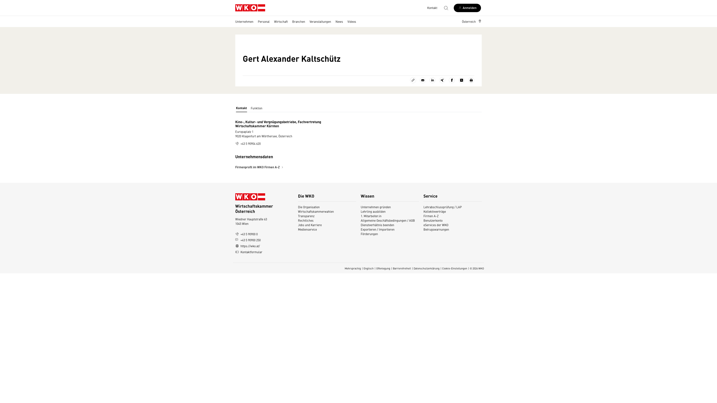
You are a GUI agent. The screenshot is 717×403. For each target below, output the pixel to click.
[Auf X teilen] (462, 80)
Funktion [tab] (256, 108)
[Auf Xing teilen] (442, 80)
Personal (264, 21)
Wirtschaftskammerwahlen (316, 211)
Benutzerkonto (433, 220)
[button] (472, 21)
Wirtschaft (281, 21)
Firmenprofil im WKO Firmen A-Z (257, 167)
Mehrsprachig (353, 268)
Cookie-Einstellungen (454, 268)
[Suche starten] (445, 8)
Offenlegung (383, 268)
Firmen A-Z (431, 216)
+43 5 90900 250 (250, 240)
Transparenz (306, 216)
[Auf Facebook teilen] (452, 80)
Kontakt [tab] (241, 108)
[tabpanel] (317, 144)
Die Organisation (309, 207)
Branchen (298, 21)
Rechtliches (306, 220)
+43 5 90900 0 (249, 234)
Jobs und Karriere (310, 225)
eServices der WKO (435, 225)
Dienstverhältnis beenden (377, 225)
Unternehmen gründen (376, 207)
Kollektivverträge (434, 211)
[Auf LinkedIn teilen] (432, 80)
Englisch (369, 268)
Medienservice (307, 229)
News (339, 21)
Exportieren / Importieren (378, 229)
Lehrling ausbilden (373, 211)
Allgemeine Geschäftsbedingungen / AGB (388, 220)
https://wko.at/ (250, 246)
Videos (351, 21)
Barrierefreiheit (402, 268)
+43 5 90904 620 (250, 143)
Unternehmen (244, 21)
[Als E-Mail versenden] (423, 80)
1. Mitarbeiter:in (371, 216)
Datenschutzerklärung (427, 268)
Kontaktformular (251, 252)
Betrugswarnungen (436, 229)
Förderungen (369, 234)
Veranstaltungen (320, 21)
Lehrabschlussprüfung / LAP (442, 207)
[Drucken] (471, 80)
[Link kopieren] (413, 80)
